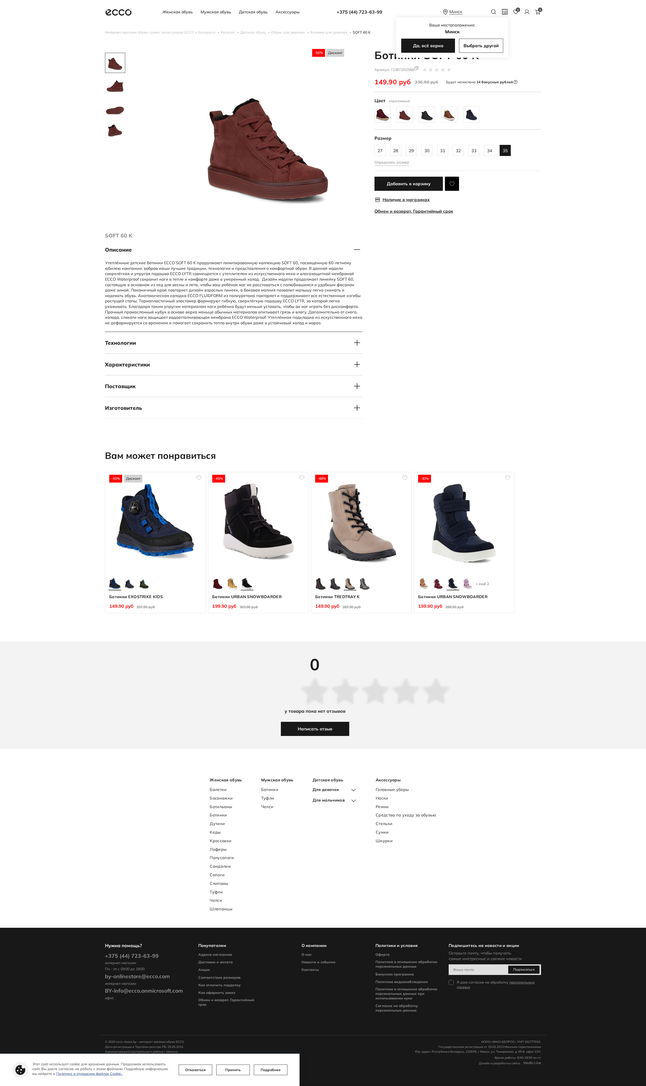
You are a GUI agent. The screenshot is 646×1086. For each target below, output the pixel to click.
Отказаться (195, 1070)
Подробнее (271, 1070)
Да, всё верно (428, 45)
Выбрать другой (481, 45)
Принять (233, 1070)
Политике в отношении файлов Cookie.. (89, 1073)
